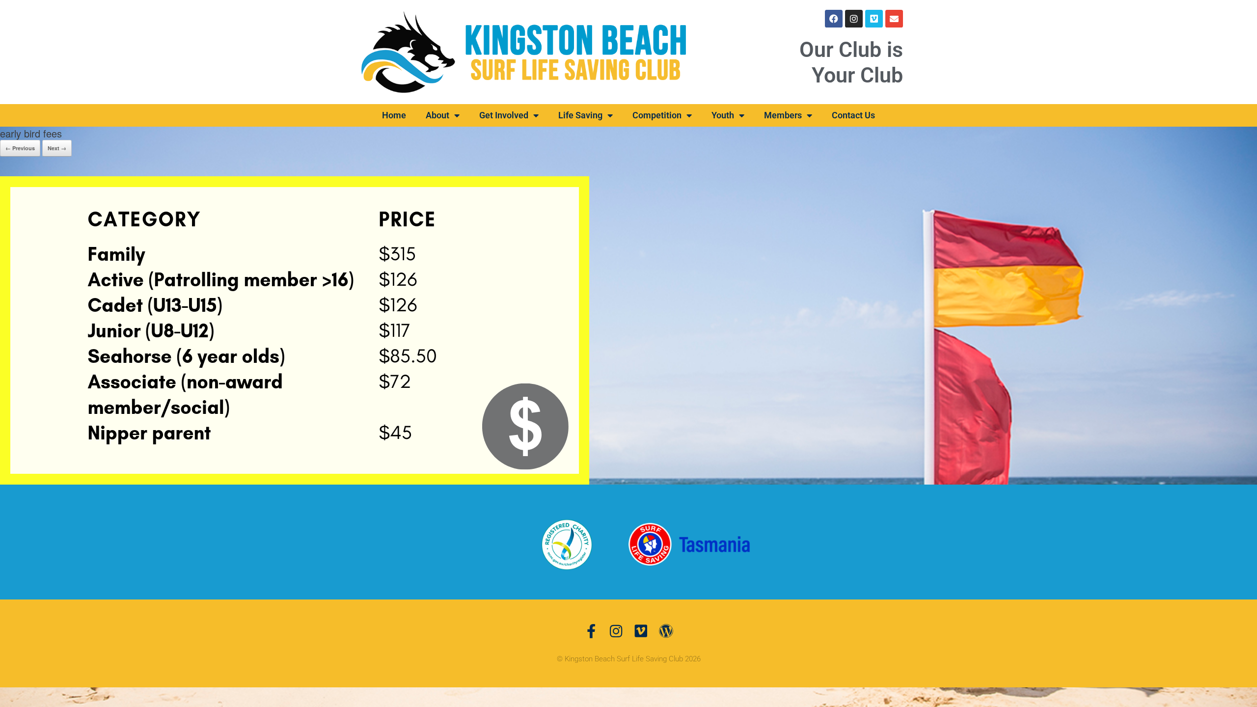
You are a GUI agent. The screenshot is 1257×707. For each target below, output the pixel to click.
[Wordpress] (666, 631)
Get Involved (503, 115)
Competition (657, 115)
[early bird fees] (294, 329)
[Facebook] (834, 18)
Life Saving (580, 115)
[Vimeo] (874, 18)
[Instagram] (854, 18)
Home (394, 115)
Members (783, 115)
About (437, 115)
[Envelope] (894, 18)
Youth (722, 115)
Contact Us (853, 115)
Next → (57, 148)
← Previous (20, 148)
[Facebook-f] (591, 631)
